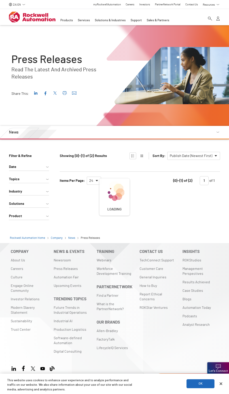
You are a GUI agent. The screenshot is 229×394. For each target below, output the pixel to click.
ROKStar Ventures (154, 307)
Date (12, 167)
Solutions (16, 203)
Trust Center (21, 329)
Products (66, 20)
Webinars (104, 260)
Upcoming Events (67, 286)
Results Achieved (196, 282)
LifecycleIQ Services (112, 348)
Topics (14, 179)
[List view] (132, 156)
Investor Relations (25, 299)
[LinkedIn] (15, 367)
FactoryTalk (106, 339)
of (212, 180)
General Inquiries (153, 277)
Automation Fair (66, 277)
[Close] (221, 384)
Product (15, 216)
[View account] (218, 19)
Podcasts (189, 316)
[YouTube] (42, 367)
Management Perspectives (192, 271)
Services (84, 20)
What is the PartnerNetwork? (110, 306)
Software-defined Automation (68, 340)
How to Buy (148, 286)
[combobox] (193, 156)
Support (136, 20)
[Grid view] (141, 156)
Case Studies (192, 290)
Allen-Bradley (107, 331)
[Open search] (210, 19)
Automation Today (196, 307)
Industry (15, 191)
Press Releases (66, 269)
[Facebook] (23, 367)
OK (201, 383)
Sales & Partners (158, 20)
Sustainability (21, 321)
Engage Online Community (22, 288)
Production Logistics (70, 329)
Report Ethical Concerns (151, 296)
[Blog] (52, 367)
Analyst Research (196, 324)
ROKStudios (191, 260)
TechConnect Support (157, 260)
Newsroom (62, 260)
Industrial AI (63, 321)
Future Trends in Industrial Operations (70, 310)
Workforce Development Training (114, 271)
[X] (33, 367)
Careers (17, 269)
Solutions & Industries (110, 20)
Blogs (186, 299)
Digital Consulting (68, 351)
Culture (17, 277)
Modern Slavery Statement (23, 310)
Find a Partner (108, 295)
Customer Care (151, 269)
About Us (18, 260)
